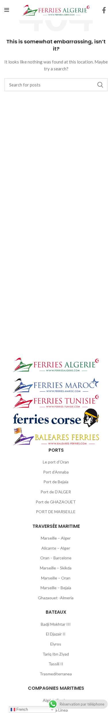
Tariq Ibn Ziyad (56, 654)
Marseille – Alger (56, 538)
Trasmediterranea (56, 673)
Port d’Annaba (56, 471)
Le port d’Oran (56, 461)
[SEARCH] (100, 84)
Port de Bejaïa (55, 481)
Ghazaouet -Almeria (56, 597)
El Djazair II (55, 633)
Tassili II (56, 663)
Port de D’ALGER (55, 491)
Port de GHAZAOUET (56, 501)
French (21, 709)
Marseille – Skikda (56, 567)
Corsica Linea (56, 710)
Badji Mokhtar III (56, 624)
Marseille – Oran (55, 577)
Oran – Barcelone (56, 557)
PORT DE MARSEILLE (56, 511)
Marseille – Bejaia (55, 587)
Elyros (55, 643)
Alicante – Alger (55, 548)
